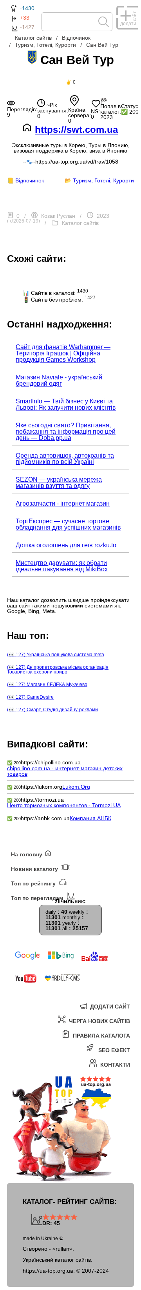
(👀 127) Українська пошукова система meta (55, 654)
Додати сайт (109, 1006)
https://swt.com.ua (76, 129)
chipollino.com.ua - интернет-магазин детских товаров (65, 771)
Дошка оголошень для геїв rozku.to (66, 545)
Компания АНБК (90, 818)
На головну (27, 854)
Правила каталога (100, 1035)
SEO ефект (113, 1050)
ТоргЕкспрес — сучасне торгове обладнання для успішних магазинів (68, 524)
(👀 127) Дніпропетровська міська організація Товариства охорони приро (57, 669)
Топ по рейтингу (34, 883)
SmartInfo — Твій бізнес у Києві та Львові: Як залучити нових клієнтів (66, 404)
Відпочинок (29, 180)
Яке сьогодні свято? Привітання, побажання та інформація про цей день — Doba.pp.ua (66, 431)
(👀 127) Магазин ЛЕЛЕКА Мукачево (47, 684)
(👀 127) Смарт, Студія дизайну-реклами (52, 709)
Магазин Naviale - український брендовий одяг (59, 380)
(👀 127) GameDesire (30, 697)
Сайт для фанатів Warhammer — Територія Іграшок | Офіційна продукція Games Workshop (63, 353)
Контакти (114, 1064)
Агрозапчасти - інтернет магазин (63, 503)
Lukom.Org (76, 786)
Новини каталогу (35, 869)
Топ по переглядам (38, 898)
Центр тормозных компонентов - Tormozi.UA (64, 805)
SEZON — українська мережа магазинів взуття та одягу (59, 482)
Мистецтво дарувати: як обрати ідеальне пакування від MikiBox (62, 565)
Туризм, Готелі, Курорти (103, 180)
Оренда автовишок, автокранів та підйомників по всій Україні (65, 458)
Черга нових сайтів (98, 1021)
